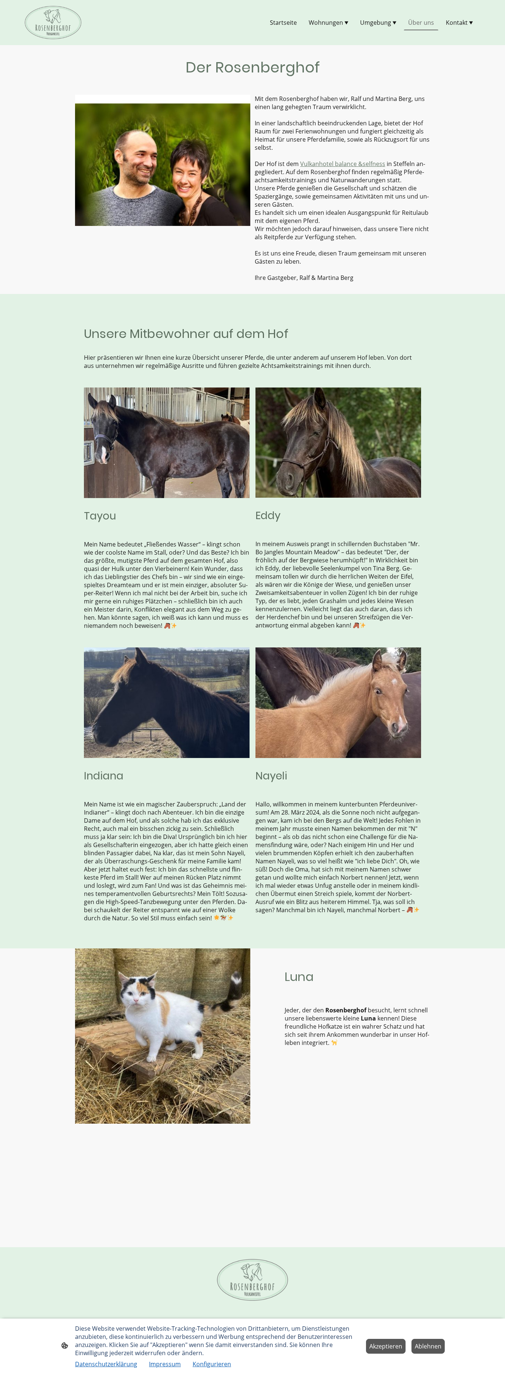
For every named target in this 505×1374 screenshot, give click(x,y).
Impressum (165, 1364)
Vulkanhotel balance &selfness (342, 164)
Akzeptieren (385, 1346)
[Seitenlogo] (53, 22)
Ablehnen (428, 1346)
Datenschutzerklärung (106, 1364)
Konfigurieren (212, 1364)
